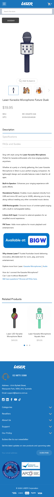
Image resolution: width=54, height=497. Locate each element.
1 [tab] (24, 345)
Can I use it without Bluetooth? (14, 275)
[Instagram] (3, 399)
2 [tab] (27, 345)
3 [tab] (29, 345)
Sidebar (10, 20)
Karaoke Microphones (32, 266)
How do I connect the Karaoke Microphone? (20, 272)
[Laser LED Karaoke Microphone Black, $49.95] (14, 318)
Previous (5, 90)
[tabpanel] (14, 324)
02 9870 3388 (19, 375)
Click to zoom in (28, 81)
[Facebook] (11, 399)
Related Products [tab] (11, 299)
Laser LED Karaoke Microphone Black (14, 335)
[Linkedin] (7, 399)
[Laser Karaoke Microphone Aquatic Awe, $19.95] (39, 318)
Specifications (9, 136)
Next (49, 90)
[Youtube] (15, 399)
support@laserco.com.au (17, 392)
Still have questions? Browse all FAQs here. (19, 278)
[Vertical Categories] (4, 4)
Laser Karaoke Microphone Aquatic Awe (39, 335)
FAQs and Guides (11, 143)
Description (8, 129)
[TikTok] (19, 399)
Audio (45, 266)
